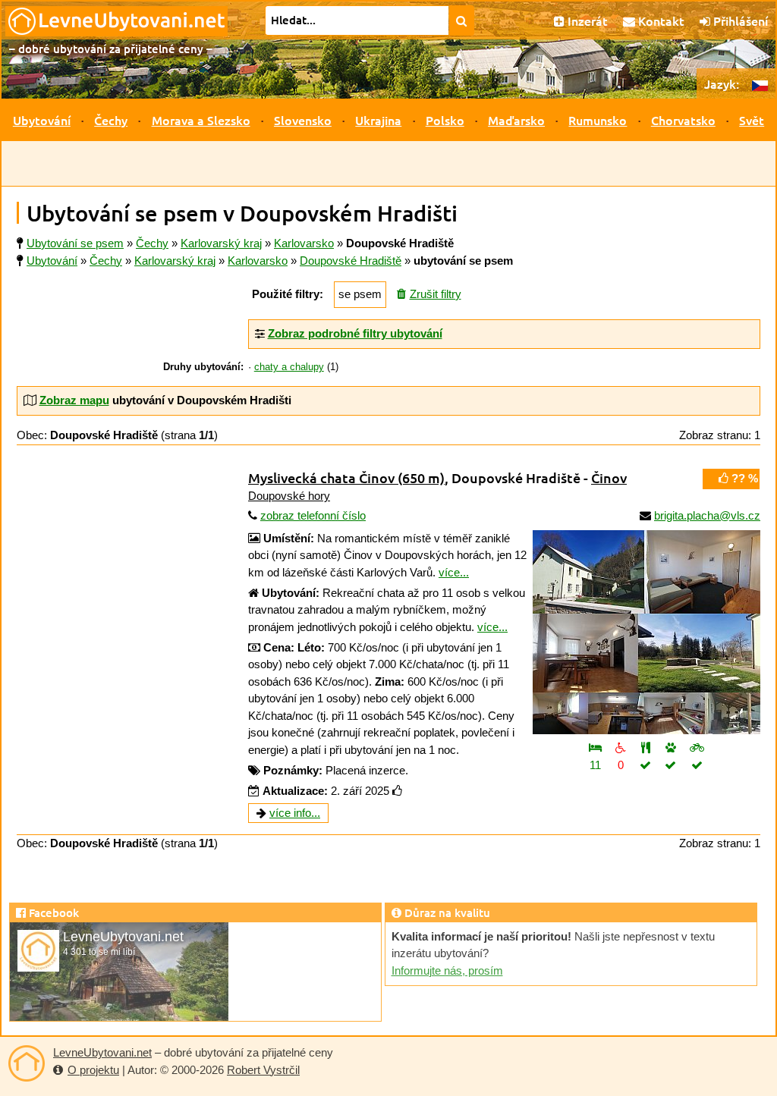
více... (454, 572)
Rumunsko (597, 119)
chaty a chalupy (289, 367)
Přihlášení (739, 20)
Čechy (110, 119)
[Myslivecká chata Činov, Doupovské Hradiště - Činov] (646, 632)
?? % (743, 478)
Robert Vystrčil (263, 1069)
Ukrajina (378, 119)
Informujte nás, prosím (447, 970)
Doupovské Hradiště (350, 260)
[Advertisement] (388, 164)
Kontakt (659, 20)
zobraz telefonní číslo (313, 515)
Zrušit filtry (435, 293)
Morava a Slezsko (201, 119)
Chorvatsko (683, 119)
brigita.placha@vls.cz (707, 515)
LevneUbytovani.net (102, 1052)
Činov (609, 477)
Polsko (445, 119)
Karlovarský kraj (174, 260)
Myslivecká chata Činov (346, 477)
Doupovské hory (289, 495)
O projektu (93, 1069)
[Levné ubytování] (27, 1063)
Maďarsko (516, 119)
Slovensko (303, 119)
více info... (294, 812)
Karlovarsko (258, 260)
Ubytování (42, 119)
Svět (751, 119)
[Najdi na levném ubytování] (461, 20)
